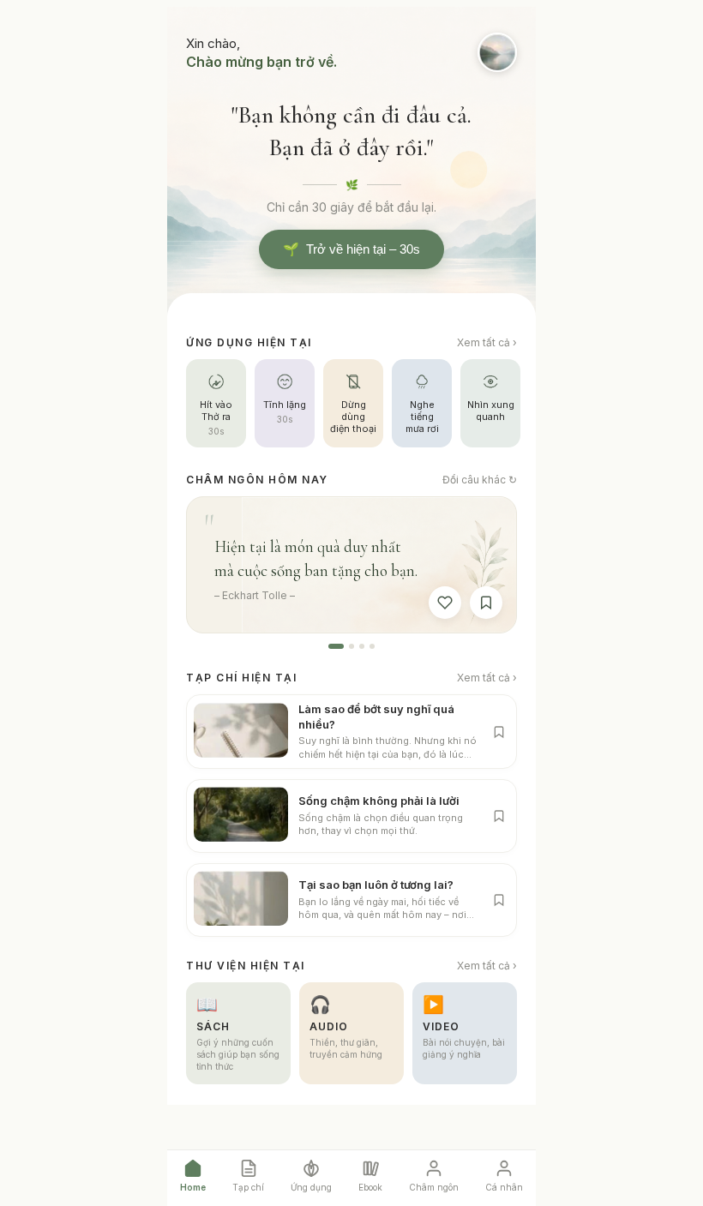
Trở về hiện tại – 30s (351, 249)
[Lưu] (486, 602)
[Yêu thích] (445, 602)
